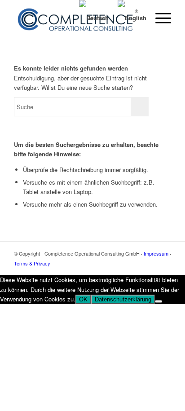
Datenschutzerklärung (123, 299)
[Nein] (158, 301)
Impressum (156, 253)
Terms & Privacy (32, 263)
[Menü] (158, 18)
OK (83, 299)
